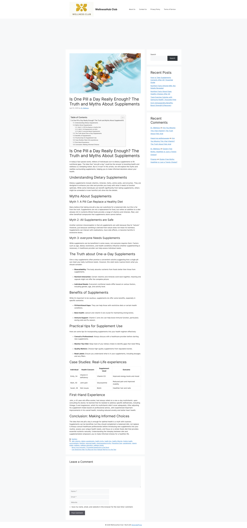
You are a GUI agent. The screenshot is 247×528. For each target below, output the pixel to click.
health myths (99, 441)
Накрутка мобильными (160, 138)
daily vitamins (76, 441)
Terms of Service (170, 9)
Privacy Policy (155, 9)
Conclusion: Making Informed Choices (87, 144)
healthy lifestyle (117, 441)
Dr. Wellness (155, 128)
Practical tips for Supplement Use (85, 138)
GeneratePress (137, 525)
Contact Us (143, 9)
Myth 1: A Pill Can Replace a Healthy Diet (89, 127)
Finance (154, 159)
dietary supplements (87, 441)
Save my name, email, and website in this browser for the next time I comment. (102, 507)
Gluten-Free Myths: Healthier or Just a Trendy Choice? (163, 152)
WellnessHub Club (106, 9)
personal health (91, 443)
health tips (108, 441)
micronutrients (74, 443)
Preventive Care (117, 443)
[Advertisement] (123, 33)
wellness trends (99, 445)
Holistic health (127, 441)
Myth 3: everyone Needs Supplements (89, 131)
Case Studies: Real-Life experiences (86, 140)
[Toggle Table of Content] (121, 117)
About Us (132, 9)
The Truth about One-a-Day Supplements (88, 133)
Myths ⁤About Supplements (83, 125)
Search (153, 54)
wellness (77, 445)
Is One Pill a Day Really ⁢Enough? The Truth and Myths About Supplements (98, 120)
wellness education (86, 445)
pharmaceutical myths (104, 443)
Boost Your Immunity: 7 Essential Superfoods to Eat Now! (90, 447)
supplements (127, 443)
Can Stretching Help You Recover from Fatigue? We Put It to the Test (94, 449)
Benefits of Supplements (83, 135)
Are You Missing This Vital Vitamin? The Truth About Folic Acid (163, 131)
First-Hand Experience (82, 142)
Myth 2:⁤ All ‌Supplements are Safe (87, 129)
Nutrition (74, 439)
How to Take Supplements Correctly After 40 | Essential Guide (162, 80)
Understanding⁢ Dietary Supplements (86, 123)
